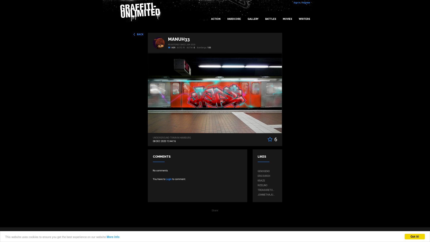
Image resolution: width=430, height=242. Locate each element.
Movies (287, 19)
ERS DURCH (264, 176)
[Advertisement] (416, 175)
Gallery (253, 19)
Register (306, 2)
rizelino (262, 185)
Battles (270, 19)
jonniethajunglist (266, 194)
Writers (304, 19)
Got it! (415, 236)
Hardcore (234, 19)
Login (169, 179)
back (140, 34)
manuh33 (179, 39)
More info (113, 237)
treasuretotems (266, 190)
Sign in (297, 2)
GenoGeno (264, 171)
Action (216, 19)
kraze (261, 180)
